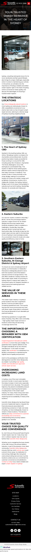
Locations (15, 496)
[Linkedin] (15, 530)
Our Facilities (15, 506)
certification (13, 350)
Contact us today (7, 462)
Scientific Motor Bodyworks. (18, 439)
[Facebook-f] (11, 530)
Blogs (15, 514)
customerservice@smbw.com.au (15, 524)
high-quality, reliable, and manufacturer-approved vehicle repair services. (13, 364)
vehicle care (20, 450)
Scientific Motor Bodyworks (18, 448)
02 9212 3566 (21, 3)
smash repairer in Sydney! (14, 463)
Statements (15, 511)
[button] (28, 3)
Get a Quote (15, 498)
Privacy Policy (15, 501)
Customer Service (15, 504)
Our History (15, 509)
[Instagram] (19, 530)
